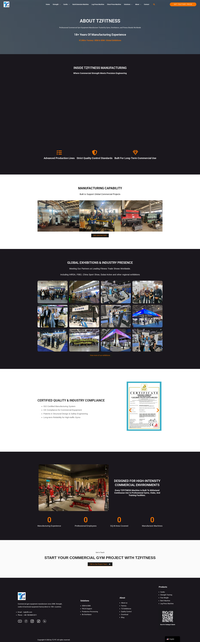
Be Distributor (87, 614)
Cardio (162, 592)
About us (124, 603)
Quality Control (126, 612)
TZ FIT (54, 640)
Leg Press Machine (167, 604)
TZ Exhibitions (126, 609)
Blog (122, 617)
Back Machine (165, 601)
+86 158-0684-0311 (30, 615)
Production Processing (90, 612)
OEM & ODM (86, 606)
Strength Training (166, 595)
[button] (59, 4)
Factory (123, 606)
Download (124, 614)
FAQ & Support (87, 609)
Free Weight (164, 598)
